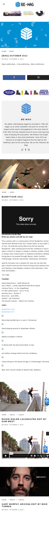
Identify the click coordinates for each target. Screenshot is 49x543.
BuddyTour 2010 (8, 309)
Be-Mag (5, 59)
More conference (37, 64)
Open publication (8, 64)
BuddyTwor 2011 (8, 312)
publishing (25, 64)
